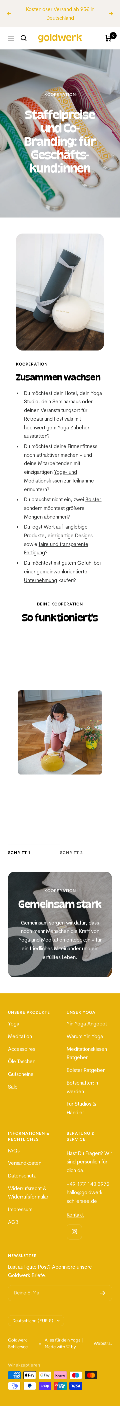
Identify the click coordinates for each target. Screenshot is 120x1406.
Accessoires (21, 1049)
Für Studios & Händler (81, 1108)
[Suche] (24, 38)
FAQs (14, 1150)
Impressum (20, 1209)
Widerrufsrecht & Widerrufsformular (28, 1192)
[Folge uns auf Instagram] (74, 1231)
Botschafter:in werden (82, 1087)
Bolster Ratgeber (86, 1070)
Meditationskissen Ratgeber (87, 1053)
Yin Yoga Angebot (87, 1023)
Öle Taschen (21, 1061)
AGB (13, 1222)
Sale (13, 1087)
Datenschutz (22, 1175)
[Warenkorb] (108, 38)
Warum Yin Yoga (85, 1036)
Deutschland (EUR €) (32, 1320)
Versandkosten (24, 1163)
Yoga (13, 1023)
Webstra (102, 1343)
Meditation (20, 1036)
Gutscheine (21, 1074)
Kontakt (75, 1215)
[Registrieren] (102, 1293)
